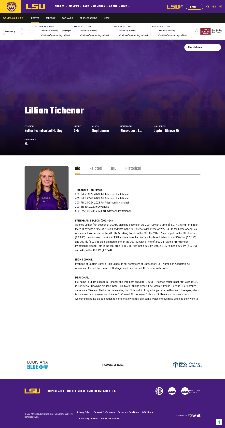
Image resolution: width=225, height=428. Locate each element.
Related (95, 168)
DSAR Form (147, 412)
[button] (195, 31)
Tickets (74, 6)
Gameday (99, 6)
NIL (113, 168)
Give (124, 6)
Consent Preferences (104, 412)
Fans (86, 6)
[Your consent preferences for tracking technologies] (219, 422)
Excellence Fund (88, 19)
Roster (35, 18)
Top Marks (67, 18)
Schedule (51, 18)
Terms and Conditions (128, 412)
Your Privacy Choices (87, 418)
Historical (133, 168)
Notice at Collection (110, 418)
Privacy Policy (83, 412)
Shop (196, 7)
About (113, 6)
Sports (60, 6)
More (107, 18)
